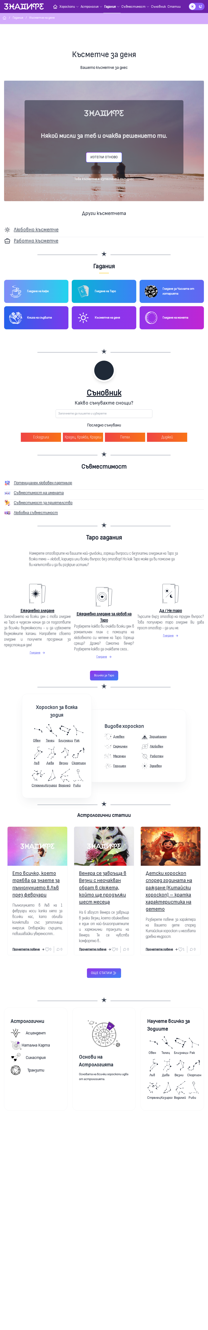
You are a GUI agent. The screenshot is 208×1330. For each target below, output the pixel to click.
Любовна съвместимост (36, 512)
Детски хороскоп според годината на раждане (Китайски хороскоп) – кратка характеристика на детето (169, 891)
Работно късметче (36, 241)
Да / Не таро (170, 610)
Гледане (35, 653)
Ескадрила (41, 437)
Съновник (104, 393)
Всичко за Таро (104, 675)
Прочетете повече (26, 949)
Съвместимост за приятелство (43, 502)
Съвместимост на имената (39, 492)
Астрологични (27, 1021)
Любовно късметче (36, 230)
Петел (125, 437)
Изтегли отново (104, 157)
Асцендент (36, 1033)
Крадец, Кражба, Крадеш (83, 437)
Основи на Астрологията (96, 1061)
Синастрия (36, 1057)
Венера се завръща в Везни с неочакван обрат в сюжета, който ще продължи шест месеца (102, 887)
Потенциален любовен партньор (43, 482)
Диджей (167, 437)
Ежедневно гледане (37, 610)
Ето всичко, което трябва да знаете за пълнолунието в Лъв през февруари (36, 884)
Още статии (101, 973)
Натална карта (36, 1045)
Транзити (35, 1070)
